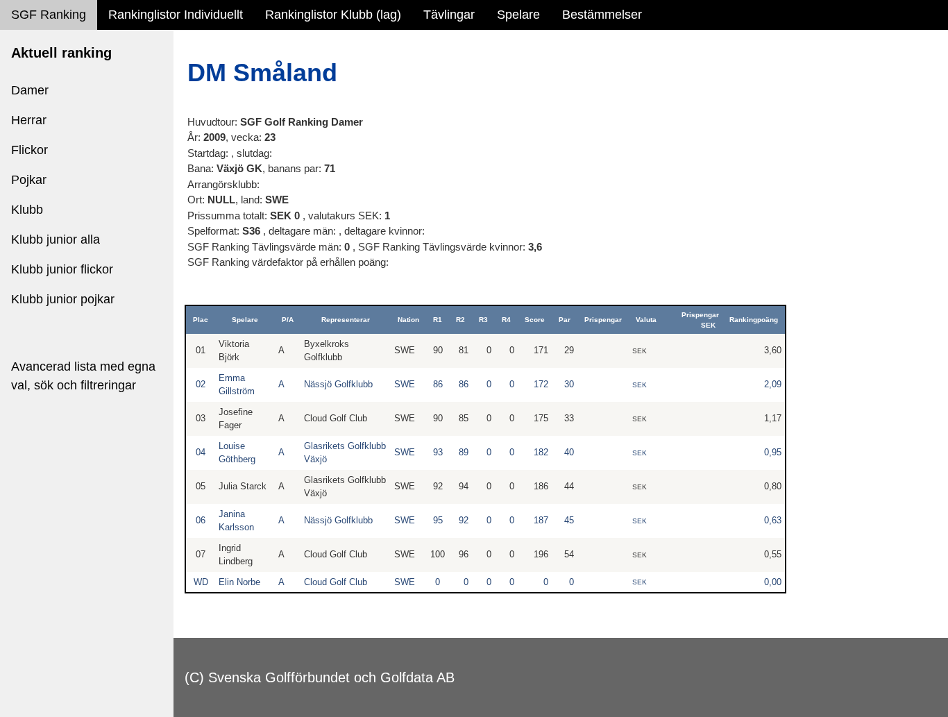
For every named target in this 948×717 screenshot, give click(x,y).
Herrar (28, 120)
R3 (483, 319)
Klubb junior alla (55, 239)
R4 (506, 319)
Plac (200, 319)
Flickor (29, 150)
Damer (30, 90)
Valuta (646, 319)
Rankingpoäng (753, 319)
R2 (460, 319)
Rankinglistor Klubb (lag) (333, 15)
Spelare (518, 15)
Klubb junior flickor (62, 269)
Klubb (27, 210)
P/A (288, 319)
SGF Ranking (48, 15)
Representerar (345, 319)
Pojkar (28, 180)
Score (535, 319)
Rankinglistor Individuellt (175, 15)
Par (564, 319)
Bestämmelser (602, 15)
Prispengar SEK (700, 320)
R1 (437, 319)
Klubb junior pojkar (63, 299)
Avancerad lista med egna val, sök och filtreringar (83, 376)
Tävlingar (449, 15)
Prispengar (603, 319)
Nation (408, 319)
